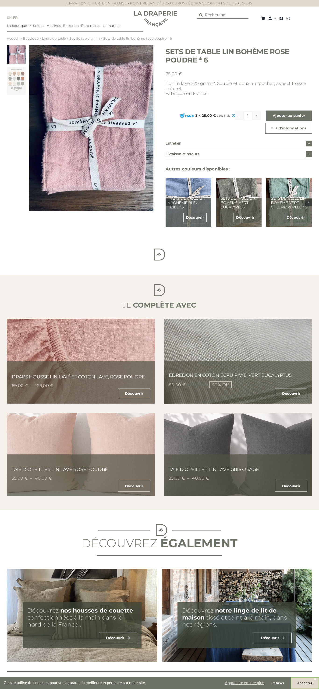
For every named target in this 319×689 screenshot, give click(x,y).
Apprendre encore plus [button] (244, 683)
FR (15, 17)
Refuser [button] (277, 683)
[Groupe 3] (155, 13)
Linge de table (54, 38)
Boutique (31, 38)
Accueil (13, 38)
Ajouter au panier (289, 115)
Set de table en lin (84, 38)
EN (9, 17)
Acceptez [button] (304, 683)
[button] (239, 143)
